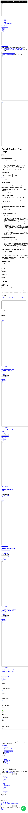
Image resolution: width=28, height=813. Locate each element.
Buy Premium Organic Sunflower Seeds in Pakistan (7, 370)
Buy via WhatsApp (5, 376)
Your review (4, 299)
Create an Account (4, 802)
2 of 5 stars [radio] (8, 297)
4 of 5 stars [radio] (18, 297)
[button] (23, 808)
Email (3, 313)
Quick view (3, 380)
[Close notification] (25, 2)
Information (4, 745)
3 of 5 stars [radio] (13, 297)
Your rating (4, 295)
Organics (3, 374)
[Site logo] (12, 15)
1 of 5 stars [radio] (3, 297)
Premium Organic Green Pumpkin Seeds (8, 549)
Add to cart (10, 175)
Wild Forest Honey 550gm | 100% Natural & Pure (8, 670)
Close (2, 795)
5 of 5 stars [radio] (23, 297)
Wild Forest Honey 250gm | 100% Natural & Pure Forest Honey (8, 610)
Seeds (2, 433)
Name (3, 310)
